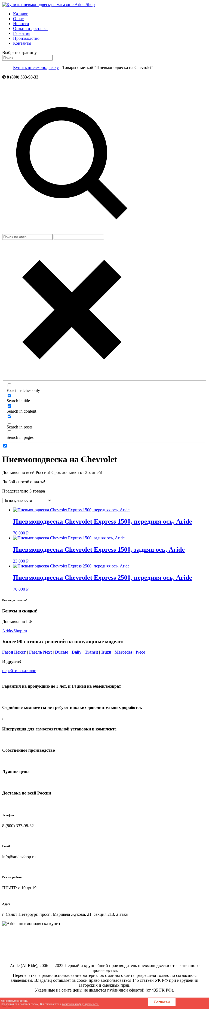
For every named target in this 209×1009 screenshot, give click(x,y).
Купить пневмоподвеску (36, 67)
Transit (91, 652)
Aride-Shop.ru (14, 631)
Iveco (140, 652)
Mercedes (123, 652)
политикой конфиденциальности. (80, 1003)
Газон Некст (14, 652)
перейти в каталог (19, 670)
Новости (21, 23)
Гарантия (21, 33)
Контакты (22, 43)
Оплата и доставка (30, 28)
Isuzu (106, 652)
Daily (76, 652)
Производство (26, 38)
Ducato (61, 652)
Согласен (162, 1002)
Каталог (20, 13)
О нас (18, 18)
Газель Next (40, 652)
